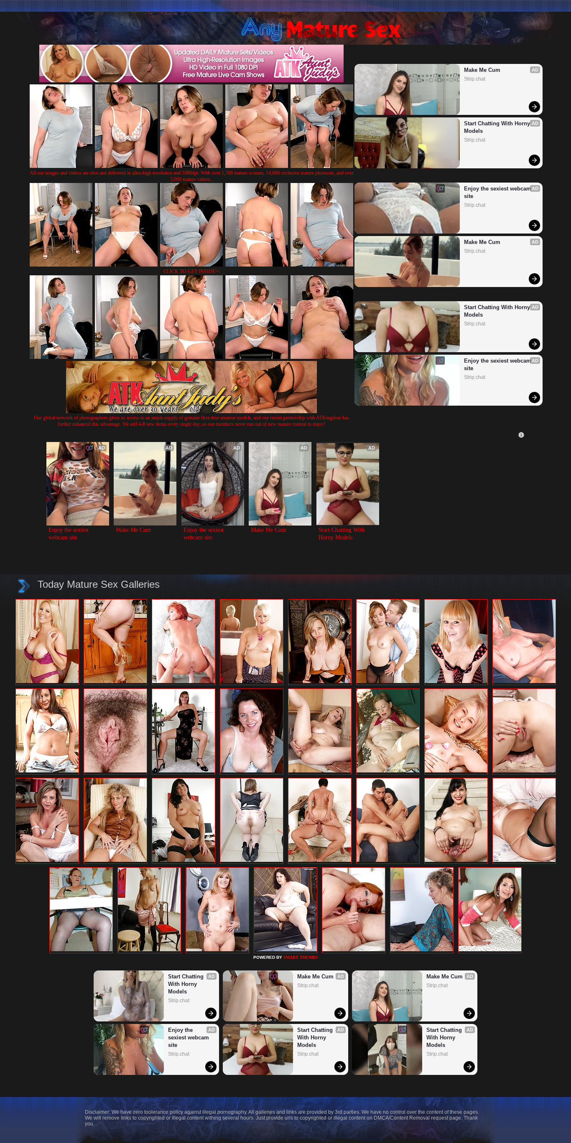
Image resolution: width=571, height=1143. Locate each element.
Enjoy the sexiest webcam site (498, 192)
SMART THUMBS (300, 957)
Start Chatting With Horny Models (498, 127)
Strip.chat (474, 79)
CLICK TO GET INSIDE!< (191, 271)
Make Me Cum (482, 70)
